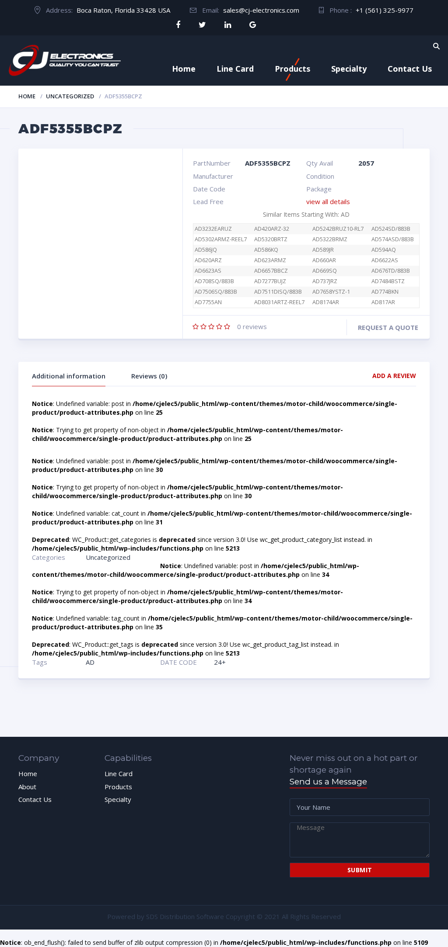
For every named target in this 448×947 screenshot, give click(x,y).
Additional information (68, 375)
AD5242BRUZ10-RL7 (338, 228)
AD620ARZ (208, 260)
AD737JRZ (324, 281)
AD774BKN (385, 291)
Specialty (349, 68)
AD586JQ (206, 249)
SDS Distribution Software (185, 916)
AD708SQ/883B (214, 281)
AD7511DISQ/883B (278, 291)
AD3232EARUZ (213, 228)
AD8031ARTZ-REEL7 (279, 302)
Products (292, 68)
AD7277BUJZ (270, 281)
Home (184, 68)
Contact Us (410, 68)
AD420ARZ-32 (271, 228)
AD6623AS (208, 270)
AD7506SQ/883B (216, 291)
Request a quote (388, 327)
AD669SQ (324, 270)
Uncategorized (70, 96)
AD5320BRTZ (270, 239)
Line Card (235, 68)
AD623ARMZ (270, 260)
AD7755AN (208, 302)
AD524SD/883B (390, 228)
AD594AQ (383, 249)
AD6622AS (384, 260)
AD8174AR (325, 302)
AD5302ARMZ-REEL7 (221, 239)
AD (90, 662)
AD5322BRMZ (329, 239)
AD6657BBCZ (271, 270)
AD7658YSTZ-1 (331, 291)
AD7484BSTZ (388, 281)
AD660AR (324, 260)
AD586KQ (266, 249)
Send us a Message (328, 782)
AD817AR (383, 302)
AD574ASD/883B (392, 239)
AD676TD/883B (390, 270)
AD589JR (323, 249)
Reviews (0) (149, 375)
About (27, 786)
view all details (328, 201)
